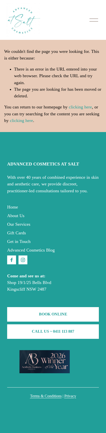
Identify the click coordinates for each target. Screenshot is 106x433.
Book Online (53, 314)
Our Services (18, 224)
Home (12, 207)
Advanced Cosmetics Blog (31, 250)
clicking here (80, 107)
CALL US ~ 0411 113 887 (53, 331)
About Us (15, 215)
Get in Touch (19, 241)
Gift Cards (16, 232)
